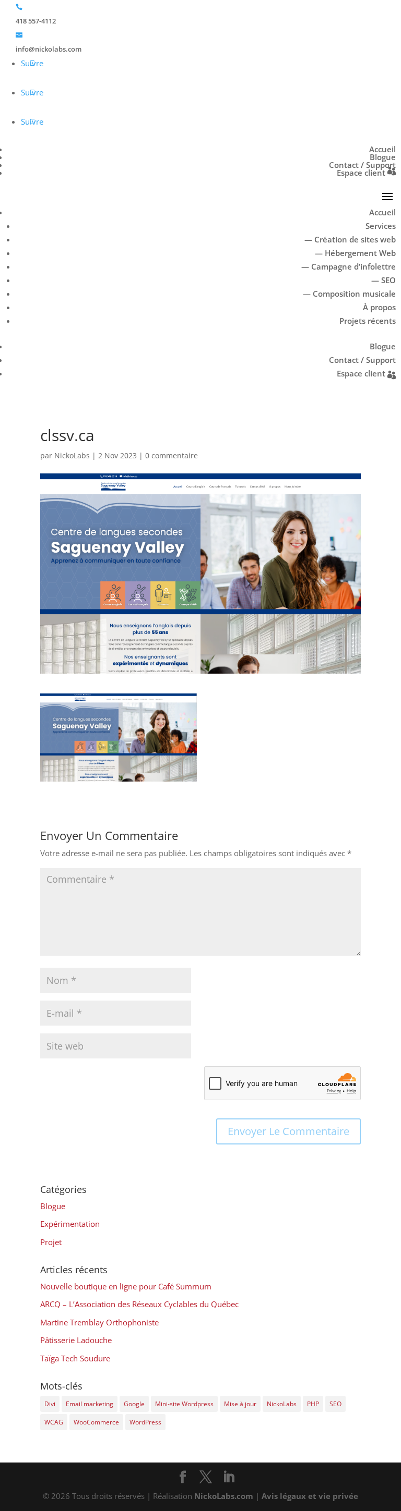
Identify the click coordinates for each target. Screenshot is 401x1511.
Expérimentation (70, 1223)
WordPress (145, 1422)
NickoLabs (72, 455)
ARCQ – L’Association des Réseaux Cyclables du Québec (139, 1304)
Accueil (382, 149)
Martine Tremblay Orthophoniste (99, 1322)
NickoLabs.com (223, 1496)
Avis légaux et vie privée (310, 1496)
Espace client (361, 172)
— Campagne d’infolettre (348, 266)
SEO (335, 1403)
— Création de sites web (350, 239)
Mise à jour (240, 1403)
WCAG (53, 1422)
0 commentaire (171, 455)
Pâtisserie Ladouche (76, 1340)
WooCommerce (96, 1422)
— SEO (383, 280)
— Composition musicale (349, 293)
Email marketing (89, 1403)
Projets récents (367, 320)
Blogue (383, 157)
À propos (379, 307)
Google (134, 1403)
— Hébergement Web (355, 253)
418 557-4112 (36, 21)
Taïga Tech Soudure (75, 1358)
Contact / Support (362, 165)
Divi (49, 1403)
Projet (51, 1242)
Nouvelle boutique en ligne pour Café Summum (125, 1286)
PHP (313, 1403)
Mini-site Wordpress (184, 1403)
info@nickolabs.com (48, 49)
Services (380, 226)
